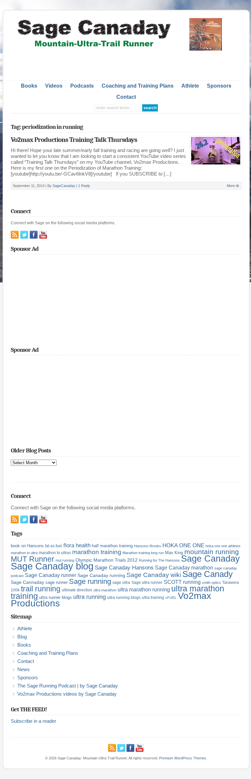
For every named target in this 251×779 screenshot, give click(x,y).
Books (29, 86)
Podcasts (82, 86)
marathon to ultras (55, 552)
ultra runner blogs (55, 597)
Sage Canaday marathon (184, 567)
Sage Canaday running (101, 575)
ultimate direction (77, 590)
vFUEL (170, 598)
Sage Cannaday (27, 582)
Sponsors (219, 86)
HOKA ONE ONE (183, 545)
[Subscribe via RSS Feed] (15, 235)
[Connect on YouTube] (43, 235)
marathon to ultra (24, 553)
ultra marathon (104, 590)
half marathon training (112, 545)
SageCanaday (64, 186)
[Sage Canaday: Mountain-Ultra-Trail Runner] (126, 49)
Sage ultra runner (146, 582)
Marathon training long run (143, 553)
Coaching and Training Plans (138, 86)
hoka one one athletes (223, 546)
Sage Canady (207, 574)
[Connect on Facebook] (34, 235)
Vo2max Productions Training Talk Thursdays (74, 140)
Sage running (90, 581)
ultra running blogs (124, 597)
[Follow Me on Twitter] (24, 235)
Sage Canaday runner (50, 575)
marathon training (96, 552)
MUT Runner (32, 559)
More (231, 186)
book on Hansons (27, 545)
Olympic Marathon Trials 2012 (106, 560)
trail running (40, 588)
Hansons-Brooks (147, 546)
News (23, 669)
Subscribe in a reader (33, 721)
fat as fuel (53, 546)
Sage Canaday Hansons (124, 568)
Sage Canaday (210, 559)
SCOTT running (182, 582)
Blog (22, 636)
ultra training (153, 597)
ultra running (89, 596)
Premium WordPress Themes (182, 758)
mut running (65, 560)
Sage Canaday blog (52, 566)
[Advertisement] (126, 64)
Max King (174, 552)
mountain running (211, 552)
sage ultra (121, 582)
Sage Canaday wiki (153, 574)
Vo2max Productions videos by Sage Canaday (67, 694)
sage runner (56, 582)
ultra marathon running (144, 589)
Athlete (190, 86)
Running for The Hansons (159, 560)
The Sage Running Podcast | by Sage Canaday (67, 685)
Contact (126, 97)
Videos (53, 86)
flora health (77, 545)
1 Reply (84, 186)
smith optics (211, 582)
